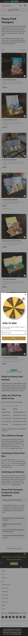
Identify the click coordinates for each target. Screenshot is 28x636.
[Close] (25, 294)
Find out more (17, 634)
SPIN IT (14, 338)
